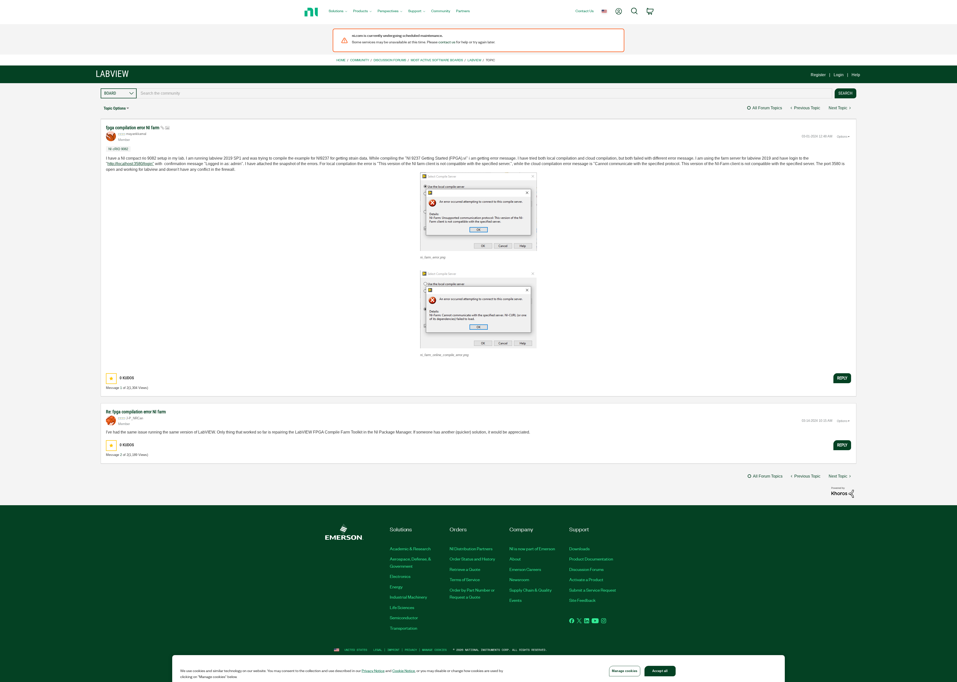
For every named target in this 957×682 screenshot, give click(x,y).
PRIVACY (411, 650)
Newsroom (519, 579)
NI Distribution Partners (471, 548)
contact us (446, 41)
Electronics (400, 576)
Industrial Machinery (408, 597)
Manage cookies (434, 650)
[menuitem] (338, 12)
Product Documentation (591, 558)
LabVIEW (474, 60)
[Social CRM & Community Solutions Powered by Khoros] (842, 492)
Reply (842, 377)
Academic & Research (410, 548)
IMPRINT (393, 650)
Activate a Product (586, 579)
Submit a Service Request (592, 590)
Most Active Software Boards (437, 60)
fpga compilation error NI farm (133, 127)
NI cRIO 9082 (118, 149)
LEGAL (377, 650)
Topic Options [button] (115, 108)
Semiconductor (404, 617)
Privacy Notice (373, 670)
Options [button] (842, 136)
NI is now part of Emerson (532, 548)
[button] (478, 212)
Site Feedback (582, 600)
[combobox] (484, 93)
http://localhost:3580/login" (130, 164)
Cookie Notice (403, 670)
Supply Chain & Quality (530, 590)
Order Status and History (472, 558)
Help (856, 75)
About (515, 558)
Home (341, 60)
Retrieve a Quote (465, 569)
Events (515, 600)
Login (839, 75)
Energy (396, 586)
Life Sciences (402, 607)
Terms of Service (465, 579)
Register (818, 75)
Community (359, 60)
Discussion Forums (390, 60)
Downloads (579, 548)
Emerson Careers (525, 569)
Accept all (660, 671)
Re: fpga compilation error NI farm (136, 411)
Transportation (403, 628)
